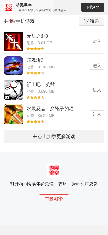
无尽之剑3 (37, 36)
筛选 (94, 21)
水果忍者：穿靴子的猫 (50, 108)
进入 (97, 41)
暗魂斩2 (35, 60)
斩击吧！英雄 (41, 84)
